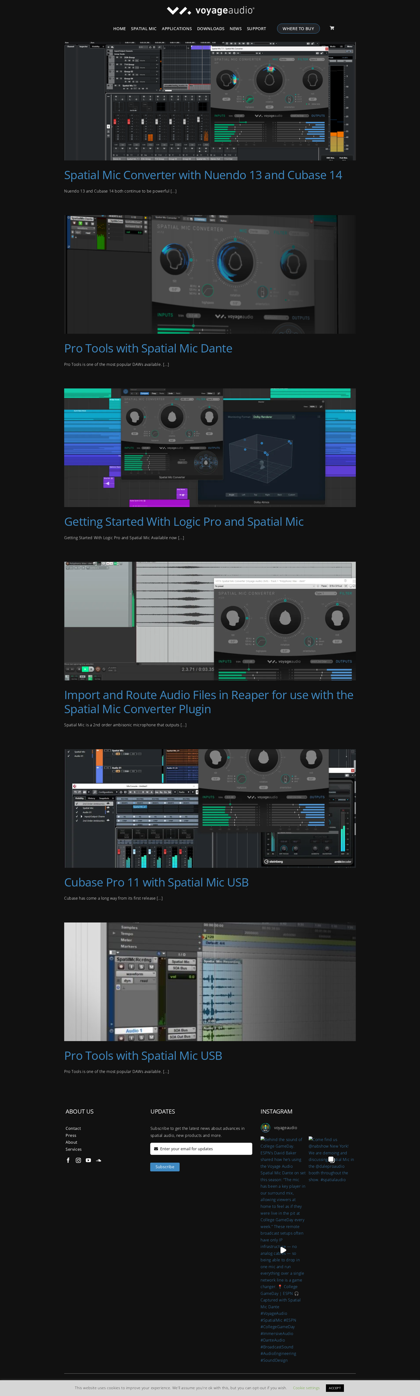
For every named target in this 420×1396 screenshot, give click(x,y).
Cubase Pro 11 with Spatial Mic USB (156, 882)
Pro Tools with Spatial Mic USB (143, 1055)
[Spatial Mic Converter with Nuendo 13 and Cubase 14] (210, 101)
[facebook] (68, 1160)
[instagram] (78, 1160)
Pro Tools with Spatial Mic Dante (148, 348)
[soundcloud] (98, 1160)
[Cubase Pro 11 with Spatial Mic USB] (210, 808)
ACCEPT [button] (335, 1388)
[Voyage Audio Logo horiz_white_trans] (210, 8)
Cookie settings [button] (306, 1387)
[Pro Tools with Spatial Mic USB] (210, 981)
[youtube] (88, 1160)
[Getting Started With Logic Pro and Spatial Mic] (210, 447)
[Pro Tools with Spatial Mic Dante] (210, 274)
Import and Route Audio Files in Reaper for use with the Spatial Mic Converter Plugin (208, 702)
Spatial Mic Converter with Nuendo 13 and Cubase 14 (203, 175)
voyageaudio (285, 1127)
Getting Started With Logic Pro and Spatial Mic (184, 521)
